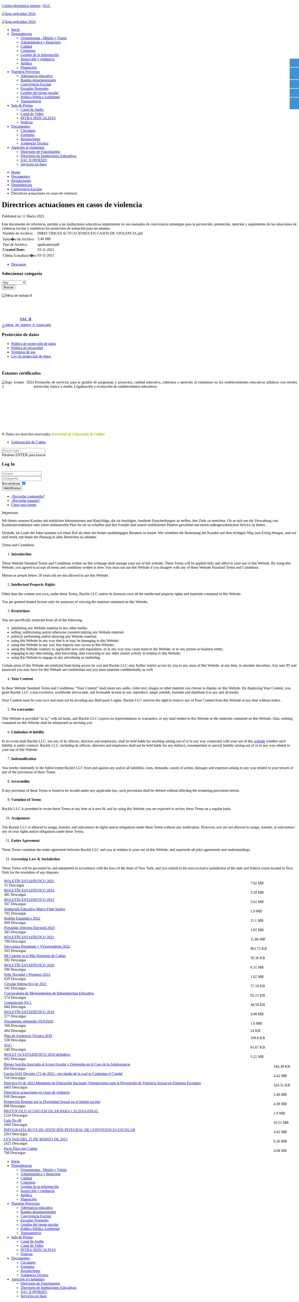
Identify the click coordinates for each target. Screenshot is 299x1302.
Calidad (26, 46)
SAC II (25, 319)
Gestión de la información (40, 55)
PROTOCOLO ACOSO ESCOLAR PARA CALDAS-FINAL (51, 1111)
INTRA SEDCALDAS (38, 118)
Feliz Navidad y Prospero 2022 (27, 974)
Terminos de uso (23, 352)
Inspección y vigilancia (37, 59)
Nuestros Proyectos (25, 72)
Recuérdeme (11, 483)
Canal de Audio (32, 110)
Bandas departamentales (38, 80)
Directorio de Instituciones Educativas (48, 156)
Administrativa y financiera (41, 42)
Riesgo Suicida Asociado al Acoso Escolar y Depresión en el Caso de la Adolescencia (67, 1064)
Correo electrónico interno (21, 6)
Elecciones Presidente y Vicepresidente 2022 (37, 946)
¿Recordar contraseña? (28, 496)
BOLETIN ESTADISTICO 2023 (29, 900)
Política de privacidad (27, 348)
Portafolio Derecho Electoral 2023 (29, 928)
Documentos (20, 126)
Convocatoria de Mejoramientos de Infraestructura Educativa (49, 993)
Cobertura (28, 51)
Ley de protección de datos (31, 356)
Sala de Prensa (22, 105)
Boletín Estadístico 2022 (22, 918)
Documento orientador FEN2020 (28, 1021)
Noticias (27, 122)
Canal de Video (32, 114)
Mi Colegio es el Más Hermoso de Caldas (35, 956)
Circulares (28, 131)
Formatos (27, 135)
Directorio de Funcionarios (40, 152)
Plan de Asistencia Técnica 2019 (28, 1036)
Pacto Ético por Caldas (20, 1148)
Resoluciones (30, 139)
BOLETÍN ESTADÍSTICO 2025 (29, 881)
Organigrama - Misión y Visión (44, 38)
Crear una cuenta (23, 505)
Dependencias (21, 34)
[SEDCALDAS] (149, 14)
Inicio (15, 30)
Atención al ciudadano (27, 147)
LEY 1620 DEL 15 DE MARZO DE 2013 (36, 1139)
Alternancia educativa (37, 76)
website (259, 741)
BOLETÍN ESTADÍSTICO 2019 (29, 1012)
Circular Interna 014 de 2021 (25, 984)
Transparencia (31, 101)
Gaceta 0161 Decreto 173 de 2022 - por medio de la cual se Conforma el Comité (63, 1074)
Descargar (18, 264)
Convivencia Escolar (36, 84)
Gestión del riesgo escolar (39, 93)
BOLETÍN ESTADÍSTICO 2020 (29, 965)
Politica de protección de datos (33, 344)
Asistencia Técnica (34, 143)
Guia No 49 (12, 1120)
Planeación (29, 67)
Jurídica (26, 63)
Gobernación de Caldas (28, 442)
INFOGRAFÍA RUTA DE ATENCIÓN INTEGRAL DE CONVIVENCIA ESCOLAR (69, 1130)
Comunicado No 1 (18, 1003)
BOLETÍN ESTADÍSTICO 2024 (29, 890)
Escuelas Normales (35, 88)
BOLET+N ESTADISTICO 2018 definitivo (37, 1054)
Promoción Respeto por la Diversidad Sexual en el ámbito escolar (52, 1102)
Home (15, 172)
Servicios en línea (33, 164)
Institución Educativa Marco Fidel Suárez (34, 909)
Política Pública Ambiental (40, 97)
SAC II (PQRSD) (34, 160)
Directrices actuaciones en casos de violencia (37, 1092)
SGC (46, 6)
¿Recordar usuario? (25, 501)
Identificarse (12, 488)
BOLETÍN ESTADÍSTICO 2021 (29, 937)
